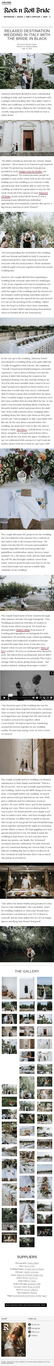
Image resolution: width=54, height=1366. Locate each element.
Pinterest (35, 1332)
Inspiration (9, 17)
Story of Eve (30, 1266)
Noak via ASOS (34, 1287)
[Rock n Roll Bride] (27, 10)
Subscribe (6, 2)
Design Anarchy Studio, (30, 171)
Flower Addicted (31, 1290)
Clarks (33, 1281)
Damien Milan (31, 46)
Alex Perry (22, 429)
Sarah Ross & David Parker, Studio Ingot (30, 1296)
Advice (20, 17)
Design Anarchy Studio (34, 1269)
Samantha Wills (34, 1284)
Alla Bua (33, 1293)
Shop (45, 17)
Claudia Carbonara (31, 1272)
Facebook (35, 1324)
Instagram (35, 1328)
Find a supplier (33, 17)
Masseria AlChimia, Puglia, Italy (30, 1275)
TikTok (34, 1335)
